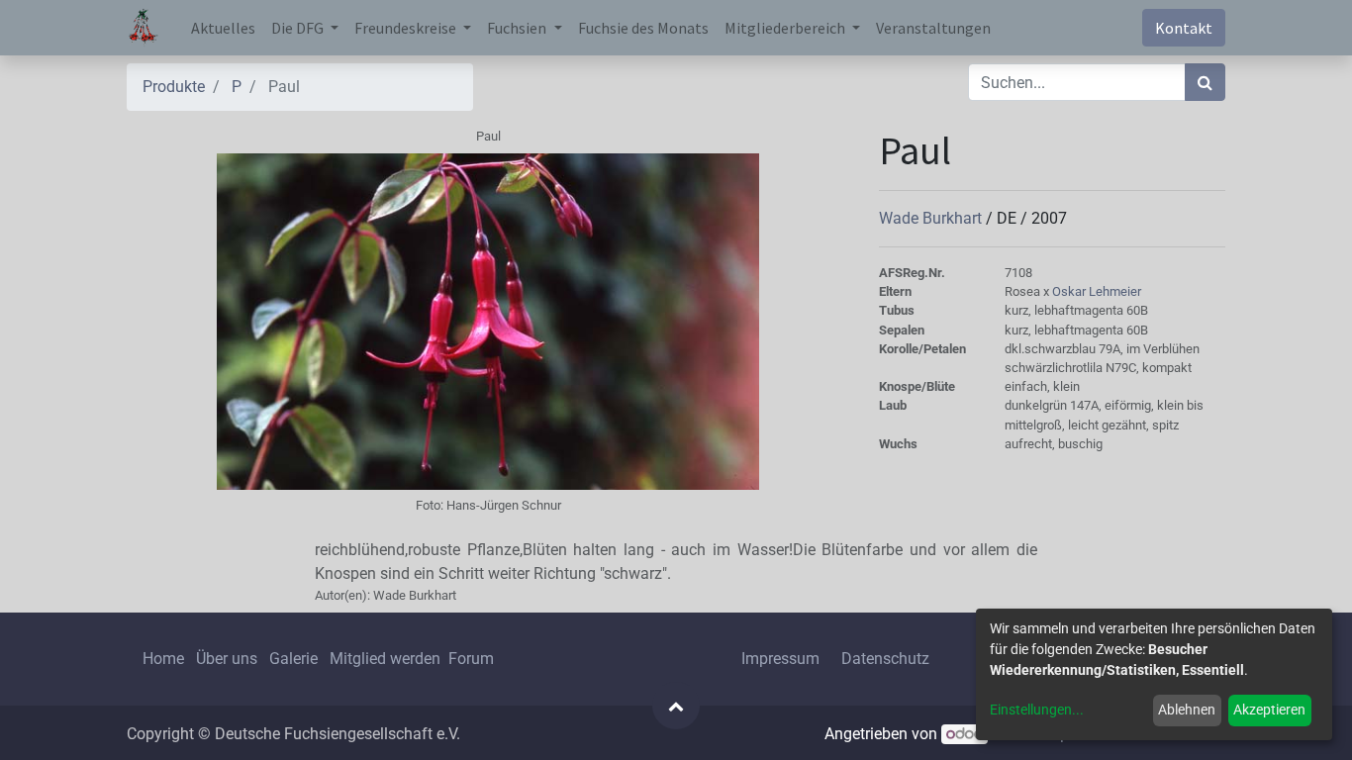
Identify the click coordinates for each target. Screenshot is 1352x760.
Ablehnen (1186, 709)
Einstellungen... (1037, 709)
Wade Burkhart (932, 218)
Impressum (780, 658)
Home (163, 658)
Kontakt (1183, 28)
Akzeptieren (1269, 709)
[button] (676, 705)
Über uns (226, 658)
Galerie (293, 658)
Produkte (174, 86)
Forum (471, 658)
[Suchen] (1205, 82)
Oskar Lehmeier (1096, 291)
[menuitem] (223, 28)
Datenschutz (885, 658)
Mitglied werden (387, 658)
